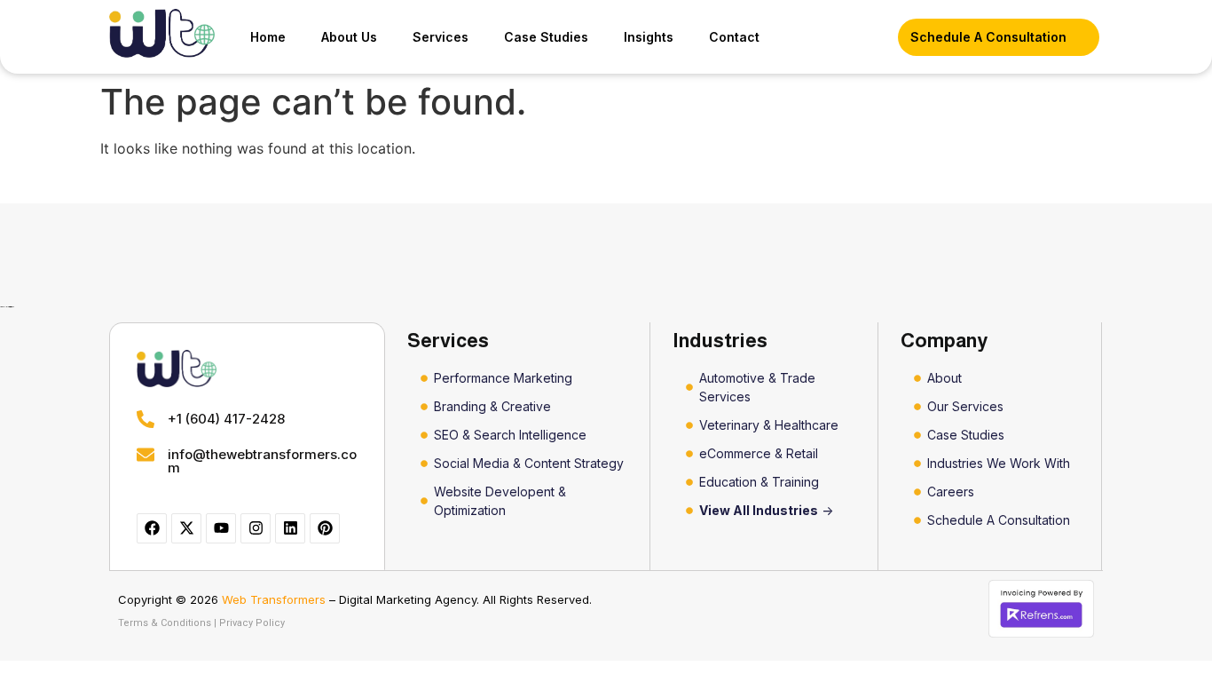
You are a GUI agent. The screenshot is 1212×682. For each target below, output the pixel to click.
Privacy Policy (252, 623)
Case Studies (546, 36)
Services (440, 36)
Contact (734, 36)
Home (268, 36)
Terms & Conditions (164, 623)
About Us (349, 36)
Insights (648, 36)
